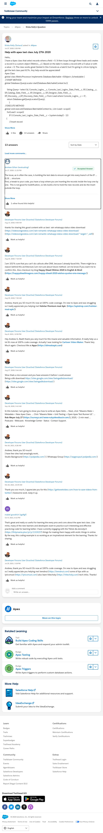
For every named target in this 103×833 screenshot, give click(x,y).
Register (69, 17)
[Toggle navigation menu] (97, 11)
